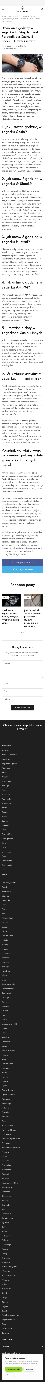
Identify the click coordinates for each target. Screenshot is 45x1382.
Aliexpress (6, 768)
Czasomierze (7, 860)
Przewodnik (6, 1165)
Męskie (4, 1046)
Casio (4, 829)
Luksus (4, 1019)
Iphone (4, 975)
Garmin (4, 931)
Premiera (5, 1152)
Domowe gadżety (8, 882)
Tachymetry (6, 1240)
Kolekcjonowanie (8, 984)
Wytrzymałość (7, 1288)
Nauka (4, 1072)
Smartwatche (7, 1205)
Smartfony (5, 1200)
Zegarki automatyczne (10, 1315)
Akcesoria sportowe (9, 754)
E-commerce (6, 891)
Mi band (5, 1055)
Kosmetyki (5, 997)
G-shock (5, 922)
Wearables (6, 1271)
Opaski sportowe (8, 1094)
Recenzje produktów (10, 1183)
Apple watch (7, 799)
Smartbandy (6, 1196)
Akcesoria (5, 750)
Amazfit (5, 776)
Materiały (5, 1037)
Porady (4, 1121)
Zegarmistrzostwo (8, 1319)
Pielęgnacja (6, 1103)
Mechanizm (6, 1041)
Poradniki (5, 1116)
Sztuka (4, 1231)
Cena (4, 843)
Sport (4, 1209)
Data (3, 869)
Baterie (4, 807)
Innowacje (6, 953)
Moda (4, 1059)
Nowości (5, 1077)
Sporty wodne (7, 1213)
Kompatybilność (8, 988)
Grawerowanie (7, 935)
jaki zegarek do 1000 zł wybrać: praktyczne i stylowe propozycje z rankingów (32, 618)
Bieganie (5, 812)
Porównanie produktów (11, 1147)
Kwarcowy (5, 1006)
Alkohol (5, 772)
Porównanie (6, 1143)
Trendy (4, 1253)
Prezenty (5, 1160)
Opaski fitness (7, 1090)
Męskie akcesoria (8, 1050)
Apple (4, 790)
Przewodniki (6, 1169)
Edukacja (5, 896)
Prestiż (4, 1156)
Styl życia (5, 1222)
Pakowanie (6, 1099)
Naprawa (5, 1068)
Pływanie (5, 1112)
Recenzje (5, 1178)
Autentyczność (7, 803)
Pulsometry (6, 1174)
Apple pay (6, 794)
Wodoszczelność (8, 1275)
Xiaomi (4, 1293)
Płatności (5, 1108)
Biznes (4, 816)
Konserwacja (7, 993)
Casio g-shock (7, 838)
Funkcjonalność (7, 918)
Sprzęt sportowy (8, 1218)
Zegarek (5, 1306)
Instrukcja (5, 962)
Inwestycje (6, 971)
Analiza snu (6, 781)
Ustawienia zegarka (9, 1266)
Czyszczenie (7, 865)
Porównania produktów (11, 1138)
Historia (5, 940)
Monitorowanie (7, 1063)
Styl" (3, 1227)
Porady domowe (8, 1125)
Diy (3, 878)
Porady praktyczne (9, 1130)
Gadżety (5, 927)
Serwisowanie (7, 1187)
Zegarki (5, 1311)
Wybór (4, 1284)
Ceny (4, 847)
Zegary (4, 1324)
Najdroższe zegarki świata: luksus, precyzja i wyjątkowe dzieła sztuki (10, 617)
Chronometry (7, 852)
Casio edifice (7, 834)
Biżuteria (5, 821)
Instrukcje (5, 966)
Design (4, 874)
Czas (4, 856)
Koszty (4, 1002)
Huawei (5, 944)
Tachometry (6, 1235)
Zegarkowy (11, 46)
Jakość (4, 980)
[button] (21, 633)
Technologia (6, 1244)
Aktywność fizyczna (9, 763)
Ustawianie (6, 1258)
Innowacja (5, 949)
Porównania (6, 1134)
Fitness (4, 909)
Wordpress (6, 1280)
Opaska (5, 1081)
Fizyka (4, 913)
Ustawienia (6, 1262)
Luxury (4, 1028)
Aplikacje (5, 785)
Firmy (4, 904)
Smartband (6, 1191)
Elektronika (22, 46)
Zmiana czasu (7, 1328)
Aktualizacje (6, 759)
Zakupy (4, 1297)
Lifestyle (5, 1010)
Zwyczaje (5, 1333)
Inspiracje (5, 957)
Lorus (4, 1015)
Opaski (4, 1085)
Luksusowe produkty (10, 1024)
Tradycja (5, 1249)
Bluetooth (5, 825)
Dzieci (4, 887)
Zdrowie (5, 1302)
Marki (4, 1032)
